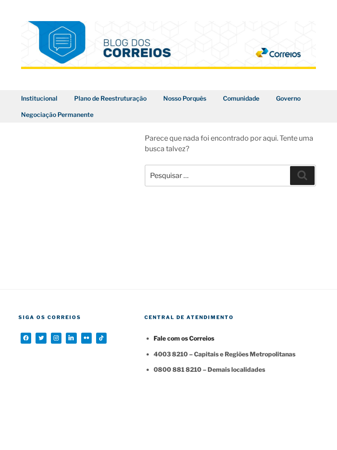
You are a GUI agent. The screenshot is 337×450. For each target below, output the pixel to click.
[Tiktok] (101, 337)
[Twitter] (40, 337)
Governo (288, 98)
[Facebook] (25, 337)
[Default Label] (71, 337)
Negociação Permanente (57, 114)
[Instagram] (56, 337)
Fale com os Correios (184, 338)
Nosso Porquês (184, 98)
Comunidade (241, 98)
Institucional (39, 98)
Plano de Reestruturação (110, 98)
